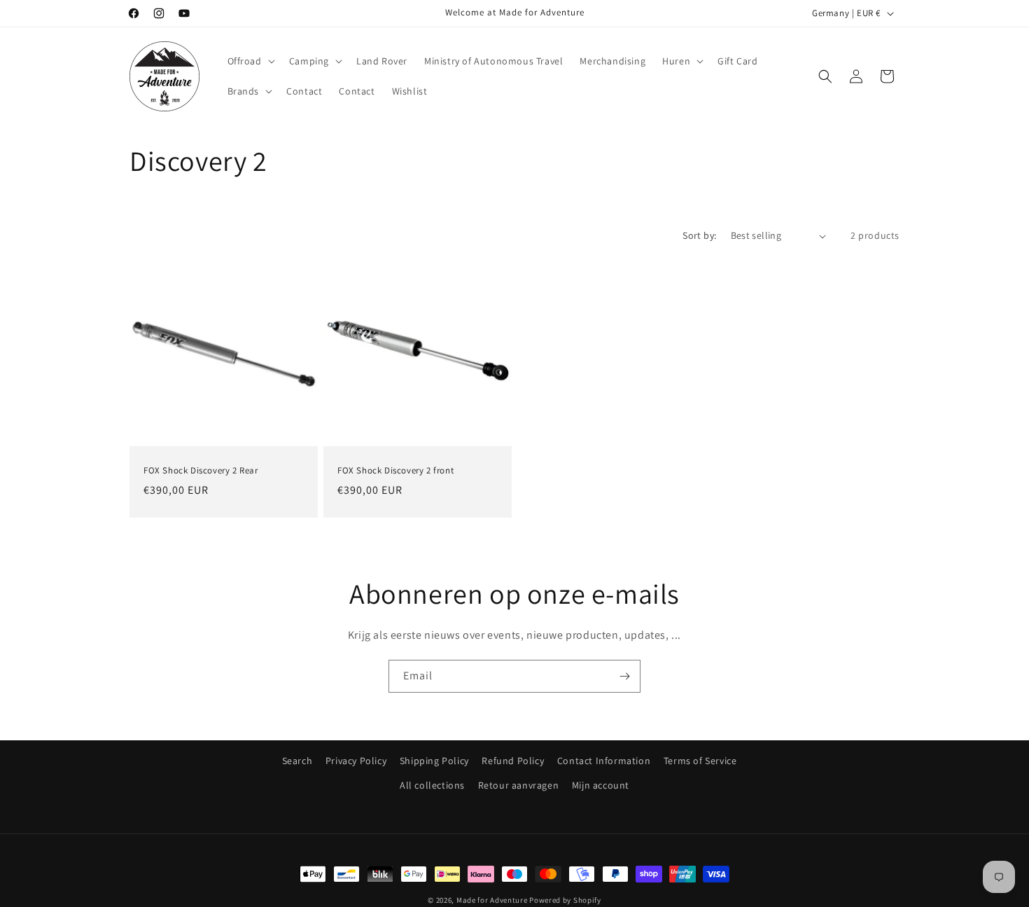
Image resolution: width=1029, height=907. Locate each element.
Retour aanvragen (518, 785)
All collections (432, 785)
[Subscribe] (624, 676)
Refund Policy (513, 760)
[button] (250, 61)
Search (297, 760)
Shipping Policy (434, 760)
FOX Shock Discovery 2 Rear (201, 470)
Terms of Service (700, 760)
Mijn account (600, 785)
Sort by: (699, 235)
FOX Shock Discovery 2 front (395, 470)
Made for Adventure (492, 900)
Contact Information (603, 760)
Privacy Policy (356, 760)
